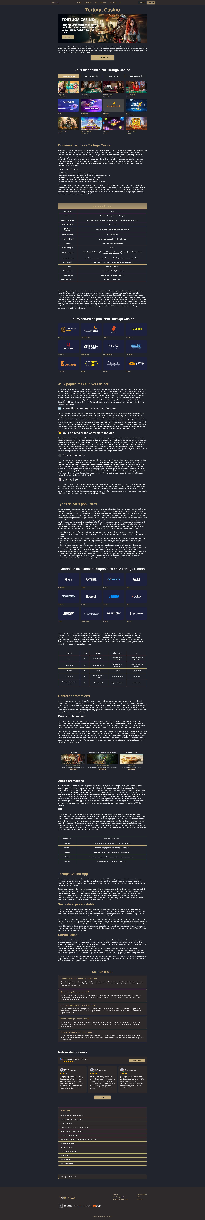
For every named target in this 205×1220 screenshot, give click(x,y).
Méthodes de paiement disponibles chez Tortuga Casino (78, 1139)
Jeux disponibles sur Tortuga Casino (72, 1115)
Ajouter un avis (137, 1060)
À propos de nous (66, 1123)
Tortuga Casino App (67, 1147)
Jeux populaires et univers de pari (71, 1131)
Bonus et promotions (67, 1143)
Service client (65, 1155)
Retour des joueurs (67, 1163)
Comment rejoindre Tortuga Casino (72, 1119)
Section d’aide (65, 1159)
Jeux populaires (67, 76)
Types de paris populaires (69, 1135)
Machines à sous (135, 76)
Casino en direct (90, 76)
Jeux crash (112, 76)
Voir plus (102, 1097)
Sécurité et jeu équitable (68, 1151)
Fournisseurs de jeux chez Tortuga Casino (74, 1127)
